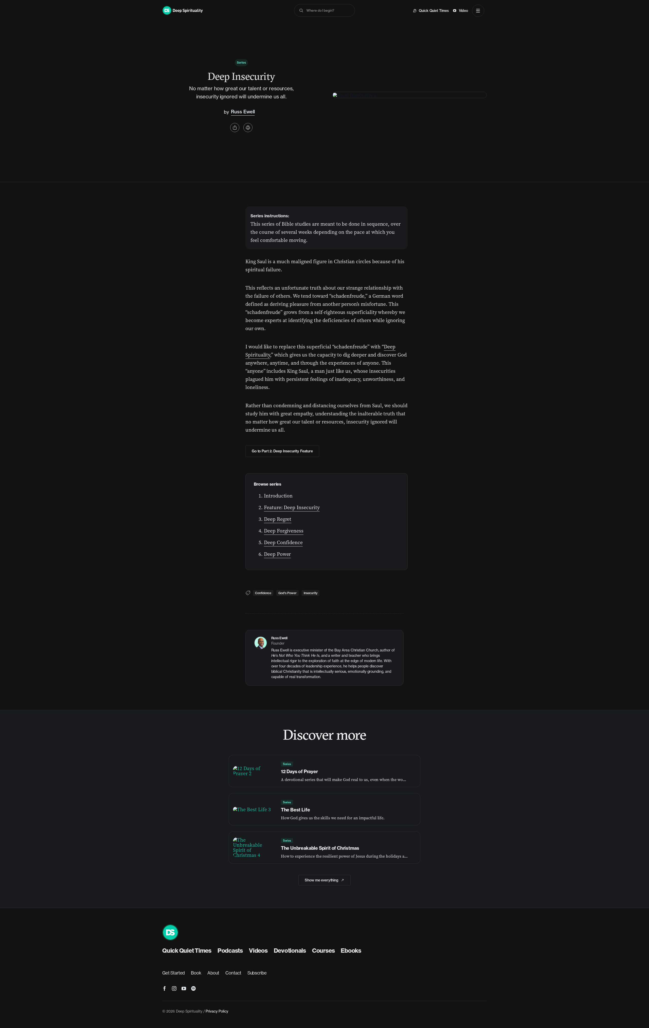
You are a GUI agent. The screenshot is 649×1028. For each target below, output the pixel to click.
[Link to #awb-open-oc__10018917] (478, 11)
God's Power (287, 593)
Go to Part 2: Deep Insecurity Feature (282, 451)
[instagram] (174, 988)
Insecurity (310, 593)
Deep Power (277, 554)
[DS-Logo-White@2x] (182, 8)
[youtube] (184, 988)
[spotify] (193, 988)
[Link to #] (234, 127)
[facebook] (164, 988)
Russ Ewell (243, 112)
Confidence (263, 593)
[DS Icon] (170, 927)
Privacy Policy (217, 1011)
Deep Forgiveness (283, 530)
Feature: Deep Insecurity (292, 507)
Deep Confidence (283, 542)
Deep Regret (277, 519)
